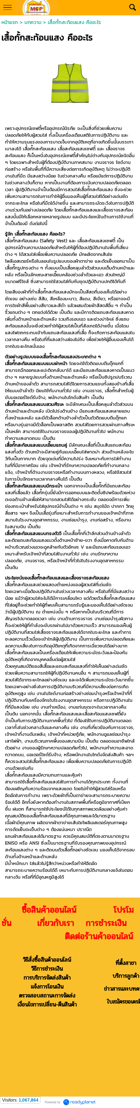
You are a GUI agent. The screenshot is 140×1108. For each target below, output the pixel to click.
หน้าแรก (9, 22)
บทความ (32, 22)
